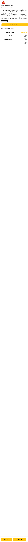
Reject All (6, 539)
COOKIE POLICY (4, 21)
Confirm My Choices (14, 24)
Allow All (20, 539)
